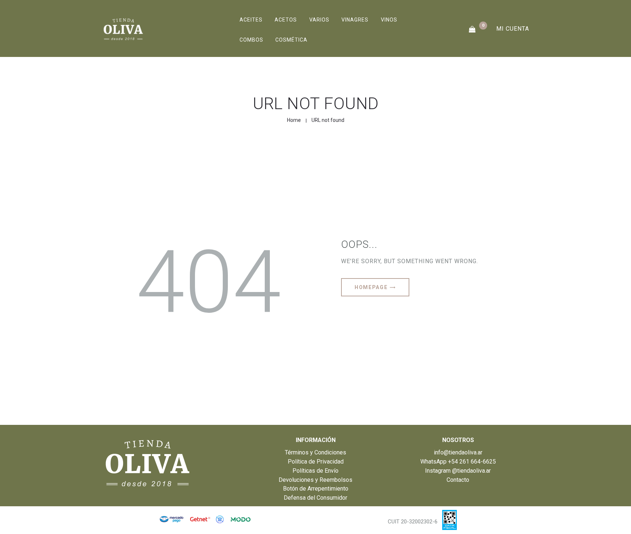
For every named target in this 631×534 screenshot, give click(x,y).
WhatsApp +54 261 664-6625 (458, 461)
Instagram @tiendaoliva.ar (458, 470)
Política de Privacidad (316, 461)
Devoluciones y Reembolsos (315, 479)
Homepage (371, 287)
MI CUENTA (512, 28)
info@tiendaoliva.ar (458, 452)
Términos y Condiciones (315, 452)
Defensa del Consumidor (315, 497)
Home (294, 120)
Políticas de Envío (315, 470)
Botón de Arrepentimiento (315, 488)
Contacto (458, 479)
